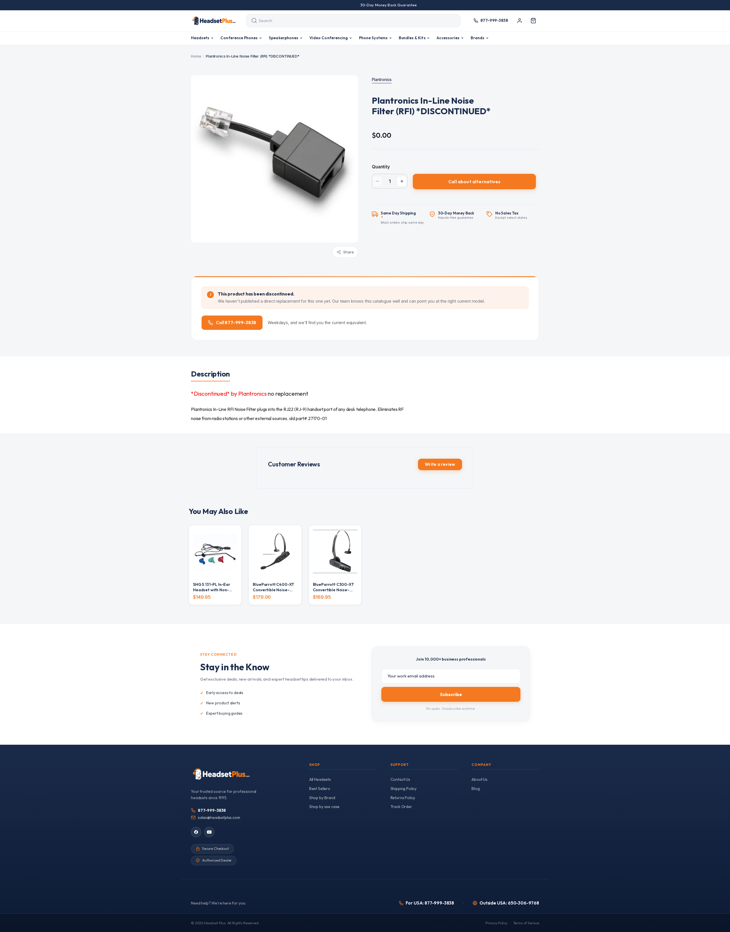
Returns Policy (402, 797)
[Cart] (533, 20)
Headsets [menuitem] (200, 38)
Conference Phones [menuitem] (239, 38)
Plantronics (382, 79)
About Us (479, 779)
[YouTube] (209, 832)
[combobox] (348, 20)
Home (196, 56)
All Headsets (320, 779)
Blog (475, 788)
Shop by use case (324, 806)
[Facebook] (196, 832)
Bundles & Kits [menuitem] (412, 38)
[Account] (519, 20)
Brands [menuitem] (477, 38)
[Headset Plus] (214, 20)
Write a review (440, 464)
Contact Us (400, 779)
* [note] (402, 217)
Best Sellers (319, 788)
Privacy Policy (496, 923)
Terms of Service (526, 923)
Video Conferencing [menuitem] (328, 38)
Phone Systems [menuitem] (373, 38)
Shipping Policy (403, 788)
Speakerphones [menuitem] (283, 38)
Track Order (401, 806)
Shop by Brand (322, 797)
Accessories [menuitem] (448, 38)
